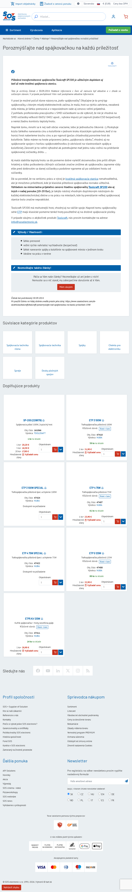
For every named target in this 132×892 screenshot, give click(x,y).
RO (71, 800)
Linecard (71, 711)
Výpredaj (7, 783)
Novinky (6, 775)
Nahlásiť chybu (11, 887)
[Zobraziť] (60, 449)
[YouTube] (48, 671)
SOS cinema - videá (12, 788)
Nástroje (45, 38)
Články (36, 38)
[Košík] (124, 16)
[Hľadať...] (36, 16)
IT (91, 800)
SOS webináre (9, 796)
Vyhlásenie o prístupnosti (14, 805)
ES (102, 800)
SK (71, 794)
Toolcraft (62, 217)
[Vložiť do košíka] (55, 449)
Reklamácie (72, 723)
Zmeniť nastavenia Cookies (79, 745)
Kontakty (7, 719)
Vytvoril (39, 881)
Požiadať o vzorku (118, 30)
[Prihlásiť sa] (113, 17)
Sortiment (72, 706)
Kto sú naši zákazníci (12, 711)
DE (112, 794)
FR (112, 800)
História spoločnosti (12, 736)
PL (81, 800)
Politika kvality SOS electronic (17, 732)
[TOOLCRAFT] (112, 64)
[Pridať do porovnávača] (43, 420)
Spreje (17, 370)
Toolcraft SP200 (98, 187)
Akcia (5, 779)
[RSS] (88, 671)
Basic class (105, 428)
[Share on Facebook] (13, 72)
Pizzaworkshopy (10, 792)
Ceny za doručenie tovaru (79, 719)
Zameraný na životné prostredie (17, 749)
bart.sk (49, 881)
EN (102, 794)
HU (92, 794)
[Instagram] (78, 671)
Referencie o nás (10, 715)
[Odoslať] (126, 780)
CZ (81, 794)
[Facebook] (38, 671)
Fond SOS (7, 741)
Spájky (82, 345)
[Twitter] (68, 671)
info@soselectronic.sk (24, 222)
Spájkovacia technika (50, 345)
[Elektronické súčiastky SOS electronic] (16, 16)
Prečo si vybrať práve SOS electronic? (20, 723)
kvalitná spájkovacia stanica (81, 178)
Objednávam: (45, 444)
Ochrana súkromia (75, 736)
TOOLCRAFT (40, 433)
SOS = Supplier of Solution (15, 706)
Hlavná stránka (24, 38)
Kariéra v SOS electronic (14, 745)
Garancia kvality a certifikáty (15, 728)
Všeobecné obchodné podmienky (83, 715)
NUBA (99, 437)
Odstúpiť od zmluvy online (79, 741)
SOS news (7, 800)
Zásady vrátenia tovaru (77, 728)
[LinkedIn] (58, 671)
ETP (19, 212)
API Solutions (9, 770)
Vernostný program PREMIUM (81, 732)
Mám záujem (66, 286)
